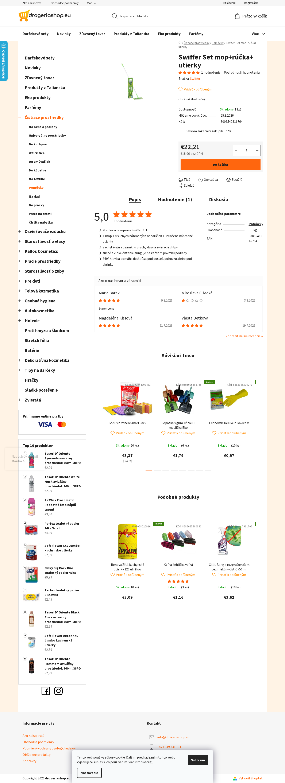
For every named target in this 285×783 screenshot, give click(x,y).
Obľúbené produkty (36, 754)
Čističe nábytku (41, 222)
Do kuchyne (38, 144)
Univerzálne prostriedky (47, 135)
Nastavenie (89, 773)
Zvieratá (33, 400)
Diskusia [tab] (218, 199)
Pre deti (32, 281)
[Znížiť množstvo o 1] (236, 150)
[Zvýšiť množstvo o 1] (257, 150)
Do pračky (36, 205)
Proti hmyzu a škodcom (47, 331)
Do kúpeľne (37, 170)
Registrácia (251, 3)
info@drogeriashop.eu (173, 737)
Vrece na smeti (40, 214)
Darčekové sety (40, 58)
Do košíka (220, 164)
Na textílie (37, 179)
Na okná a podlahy (43, 127)
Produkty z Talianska (45, 88)
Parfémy (33, 108)
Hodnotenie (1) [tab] (175, 199)
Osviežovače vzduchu (45, 232)
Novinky (33, 68)
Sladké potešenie (41, 390)
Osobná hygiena (40, 301)
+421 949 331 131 (169, 747)
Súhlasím (198, 760)
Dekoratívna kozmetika (47, 360)
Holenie (32, 321)
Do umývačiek (39, 161)
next (259, 424)
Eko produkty (38, 98)
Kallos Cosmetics (41, 251)
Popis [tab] (135, 199)
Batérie (32, 351)
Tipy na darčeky (40, 370)
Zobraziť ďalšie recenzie (243, 336)
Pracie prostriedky (43, 261)
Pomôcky (36, 187)
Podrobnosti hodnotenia (242, 72)
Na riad (34, 196)
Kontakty (29, 761)
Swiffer (195, 78)
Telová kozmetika (42, 291)
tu (151, 762)
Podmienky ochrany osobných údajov (49, 748)
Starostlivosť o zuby (44, 271)
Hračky (32, 380)
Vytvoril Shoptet (251, 778)
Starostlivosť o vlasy (45, 242)
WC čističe (37, 153)
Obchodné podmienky (65, 3)
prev (97, 424)
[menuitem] (35, 34)
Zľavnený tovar (39, 78)
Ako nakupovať (32, 3)
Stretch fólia (37, 341)
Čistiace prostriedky (44, 118)
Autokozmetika (39, 311)
